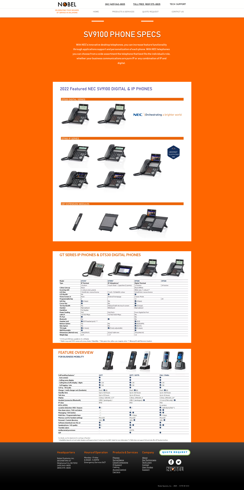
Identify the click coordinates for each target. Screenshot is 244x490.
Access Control (119, 470)
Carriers (116, 472)
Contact (145, 465)
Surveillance (118, 460)
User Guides (147, 467)
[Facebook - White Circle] (171, 462)
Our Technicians (149, 460)
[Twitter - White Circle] (178, 462)
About (145, 458)
